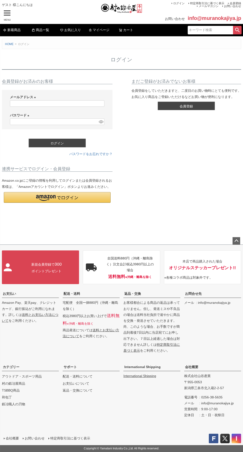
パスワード (20, 115)
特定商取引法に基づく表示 (70, 438)
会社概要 (191, 367)
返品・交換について (78, 390)
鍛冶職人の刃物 (13, 404)
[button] (57, 197)
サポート (70, 367)
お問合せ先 (193, 293)
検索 (237, 30)
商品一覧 (42, 30)
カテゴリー (11, 367)
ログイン (179, 3)
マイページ (101, 30)
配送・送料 (72, 293)
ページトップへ (236, 241)
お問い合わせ (232, 6)
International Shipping (142, 367)
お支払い (9, 293)
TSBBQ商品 (11, 390)
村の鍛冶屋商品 (13, 383)
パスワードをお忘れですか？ (90, 154)
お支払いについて (76, 383)
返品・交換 (132, 293)
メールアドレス (23, 97)
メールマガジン (209, 6)
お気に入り (72, 30)
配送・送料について (78, 376)
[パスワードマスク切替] (101, 122)
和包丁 (7, 397)
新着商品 (14, 30)
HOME (9, 44)
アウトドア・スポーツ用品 (22, 376)
